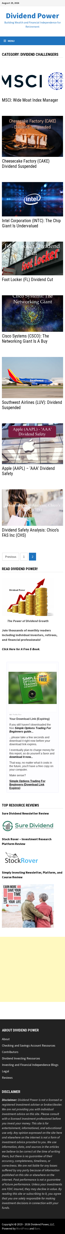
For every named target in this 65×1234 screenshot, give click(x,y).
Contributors (10, 1052)
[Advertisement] (32, 969)
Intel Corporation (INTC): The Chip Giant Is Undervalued (31, 223)
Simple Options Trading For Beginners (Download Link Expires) (27, 784)
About (6, 1039)
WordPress (22, 1228)
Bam (37, 1228)
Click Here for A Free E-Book (20, 649)
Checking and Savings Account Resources (28, 1045)
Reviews (7, 1078)
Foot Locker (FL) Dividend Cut (27, 279)
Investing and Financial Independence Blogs (30, 1065)
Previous (10, 557)
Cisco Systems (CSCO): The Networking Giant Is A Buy (25, 339)
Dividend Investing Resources (21, 1058)
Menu (11, 41)
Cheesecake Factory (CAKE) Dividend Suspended (26, 164)
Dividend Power (32, 15)
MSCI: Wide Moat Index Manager (30, 100)
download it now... (21, 756)
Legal (5, 1071)
